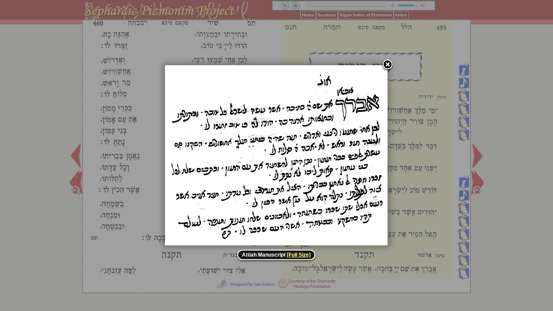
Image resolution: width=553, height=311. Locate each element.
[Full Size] (299, 255)
